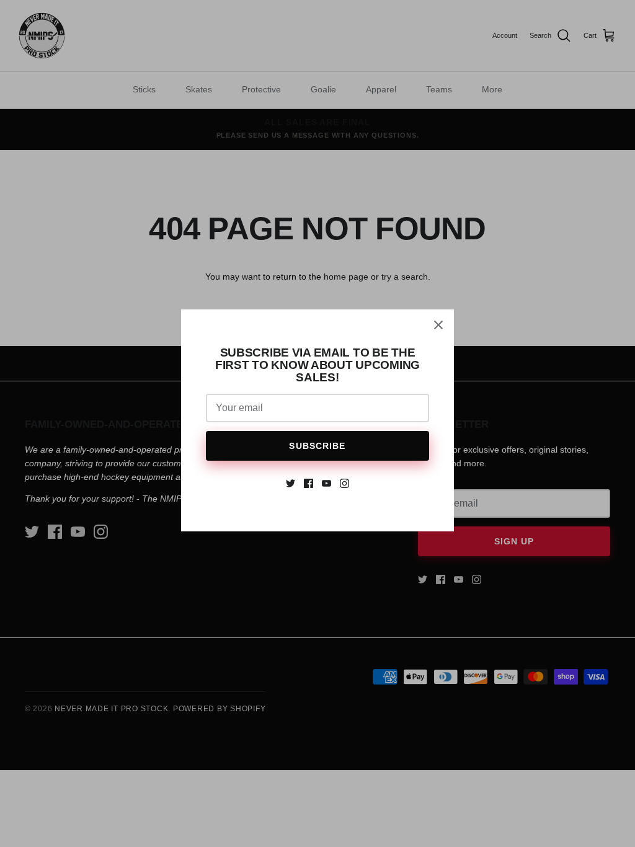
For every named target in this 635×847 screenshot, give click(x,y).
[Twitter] (290, 483)
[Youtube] (326, 483)
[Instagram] (344, 483)
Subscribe (317, 446)
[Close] (438, 325)
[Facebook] (308, 483)
